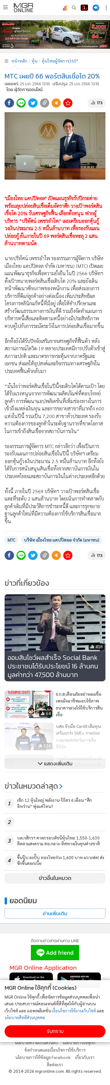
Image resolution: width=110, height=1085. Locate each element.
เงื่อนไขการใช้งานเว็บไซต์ (74, 1010)
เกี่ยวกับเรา (84, 1057)
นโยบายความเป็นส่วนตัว (36, 1042)
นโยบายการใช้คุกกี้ (78, 1042)
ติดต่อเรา (55, 1064)
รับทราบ (55, 1031)
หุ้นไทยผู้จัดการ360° (60, 60)
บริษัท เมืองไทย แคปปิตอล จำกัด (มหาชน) (61, 539)
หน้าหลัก (19, 60)
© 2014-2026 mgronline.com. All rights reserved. (55, 1071)
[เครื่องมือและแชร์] (107, 7)
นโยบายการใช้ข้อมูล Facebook (43, 1057)
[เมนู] (5, 7)
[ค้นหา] (74, 8)
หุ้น (34, 60)
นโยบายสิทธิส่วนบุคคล (25, 1017)
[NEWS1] (84, 8)
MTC (11, 539)
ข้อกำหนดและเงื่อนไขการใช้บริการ (55, 1050)
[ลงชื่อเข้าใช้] (96, 8)
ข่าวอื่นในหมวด (55, 878)
